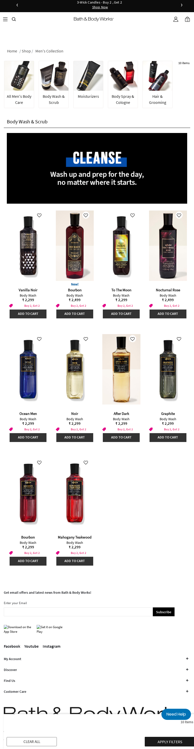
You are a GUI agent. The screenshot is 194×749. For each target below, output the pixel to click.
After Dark (121, 413)
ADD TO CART (28, 313)
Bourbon (75, 289)
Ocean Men (28, 413)
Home (12, 50)
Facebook (12, 646)
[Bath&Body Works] (93, 19)
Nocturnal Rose (168, 289)
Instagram (51, 646)
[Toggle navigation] (5, 19)
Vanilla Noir (28, 289)
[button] (175, 19)
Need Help (176, 714)
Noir (74, 413)
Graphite (168, 413)
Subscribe (163, 612)
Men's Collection (49, 50)
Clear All (31, 741)
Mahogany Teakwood (74, 537)
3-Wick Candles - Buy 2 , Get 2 (99, 5)
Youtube (31, 646)
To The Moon (121, 289)
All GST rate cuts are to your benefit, (156, 5)
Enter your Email (15, 603)
